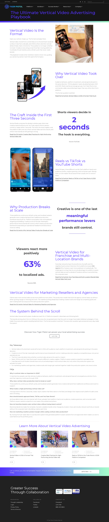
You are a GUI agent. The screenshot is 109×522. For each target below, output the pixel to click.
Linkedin (35, 507)
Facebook (36, 502)
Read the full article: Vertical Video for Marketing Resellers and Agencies (33, 304)
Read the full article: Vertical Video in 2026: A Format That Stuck (75, 96)
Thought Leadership (28, 452)
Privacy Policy (15, 507)
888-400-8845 (60, 507)
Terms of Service (16, 509)
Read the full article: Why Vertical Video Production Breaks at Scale (31, 230)
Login (12, 504)
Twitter (35, 504)
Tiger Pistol (50, 520)
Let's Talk (54, 336)
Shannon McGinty (13, 452)
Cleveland (59, 502)
